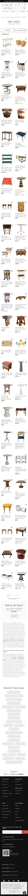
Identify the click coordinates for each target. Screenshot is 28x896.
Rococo (14, 656)
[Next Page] (19, 595)
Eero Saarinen (6, 639)
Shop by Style (5, 805)
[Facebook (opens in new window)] (9, 880)
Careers (16, 811)
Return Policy (5, 787)
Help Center (4, 781)
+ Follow (7, 30)
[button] (3, 4)
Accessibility (5, 796)
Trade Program (18, 784)
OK (14, 891)
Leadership (17, 808)
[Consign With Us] (19, 4)
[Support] (24, 893)
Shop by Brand (5, 808)
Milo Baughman (12, 639)
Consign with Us (18, 790)
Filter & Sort (22, 30)
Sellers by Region (5, 814)
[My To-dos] (15, 4)
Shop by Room (5, 817)
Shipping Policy (5, 790)
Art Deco (14, 658)
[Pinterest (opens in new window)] (13, 880)
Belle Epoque (21, 656)
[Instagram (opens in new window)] (4, 880)
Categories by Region (6, 811)
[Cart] (25, 4)
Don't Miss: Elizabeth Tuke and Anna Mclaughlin (14, 1)
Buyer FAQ (17, 781)
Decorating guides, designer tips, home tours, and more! (12, 840)
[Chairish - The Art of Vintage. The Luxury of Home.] (8, 5)
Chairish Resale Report (20, 820)
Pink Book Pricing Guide (7, 793)
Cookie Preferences (17, 888)
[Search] (24, 8)
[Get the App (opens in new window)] (6, 852)
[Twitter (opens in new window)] (18, 880)
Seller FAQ (17, 793)
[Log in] (13, 5)
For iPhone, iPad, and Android (8, 846)
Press (16, 814)
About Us (17, 805)
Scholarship (17, 817)
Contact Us (4, 784)
